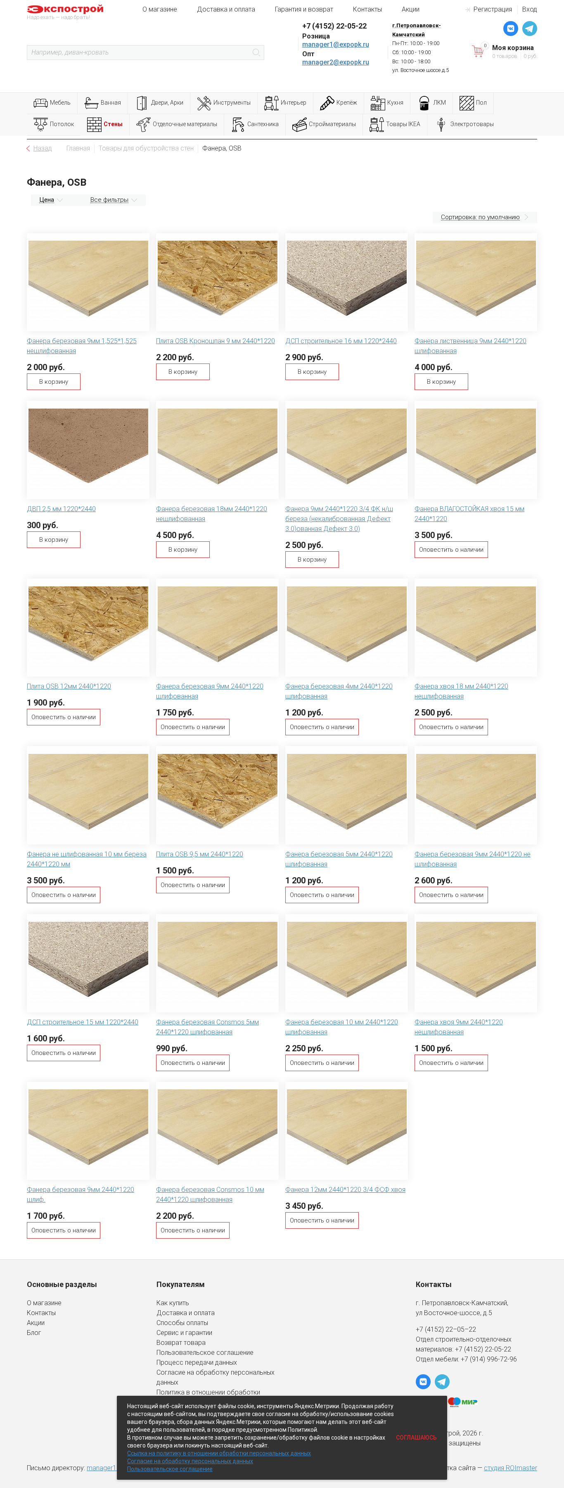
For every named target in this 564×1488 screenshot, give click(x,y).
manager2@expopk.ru (335, 62)
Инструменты (232, 102)
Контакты (367, 9)
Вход (529, 9)
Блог (34, 1333)
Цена (46, 199)
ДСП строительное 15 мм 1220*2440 (82, 1022)
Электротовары (472, 124)
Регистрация (493, 9)
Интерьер (293, 102)
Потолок (62, 124)
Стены (113, 124)
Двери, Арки (167, 102)
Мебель (60, 102)
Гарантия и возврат (304, 9)
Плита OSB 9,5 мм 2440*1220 (199, 854)
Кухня (395, 102)
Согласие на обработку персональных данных (190, 1461)
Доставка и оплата (226, 9)
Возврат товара (181, 1343)
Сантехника (263, 124)
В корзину (53, 381)
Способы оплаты (182, 1323)
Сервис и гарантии (184, 1333)
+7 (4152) (470, 1349)
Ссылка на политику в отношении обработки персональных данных (219, 1453)
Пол (481, 102)
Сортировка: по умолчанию (480, 217)
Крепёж (347, 102)
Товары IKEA (403, 124)
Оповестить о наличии (451, 549)
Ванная (111, 102)
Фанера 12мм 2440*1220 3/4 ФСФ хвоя (345, 1190)
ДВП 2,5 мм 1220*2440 (61, 509)
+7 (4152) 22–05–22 (446, 1329)
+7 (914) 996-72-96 (489, 1359)
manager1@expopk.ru (335, 44)
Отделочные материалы (185, 124)
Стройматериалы (332, 124)
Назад (42, 148)
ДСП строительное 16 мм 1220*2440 (341, 341)
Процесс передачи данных (196, 1362)
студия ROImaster (510, 1468)
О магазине (159, 9)
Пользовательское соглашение (205, 1352)
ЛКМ (440, 102)
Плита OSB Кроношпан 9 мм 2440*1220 (215, 341)
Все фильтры (109, 199)
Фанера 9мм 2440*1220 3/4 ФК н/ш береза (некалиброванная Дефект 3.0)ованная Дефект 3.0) (339, 519)
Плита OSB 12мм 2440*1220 (69, 686)
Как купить (172, 1303)
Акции (410, 9)
